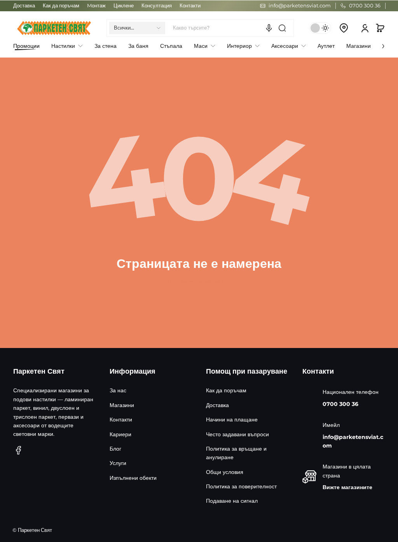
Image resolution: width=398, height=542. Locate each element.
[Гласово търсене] (269, 28)
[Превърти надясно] (378, 44)
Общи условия (224, 472)
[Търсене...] (282, 28)
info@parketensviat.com (353, 441)
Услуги (118, 463)
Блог (115, 448)
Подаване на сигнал (232, 500)
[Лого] (54, 28)
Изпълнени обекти (133, 477)
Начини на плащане (232, 419)
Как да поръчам (61, 6)
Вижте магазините (347, 487)
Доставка (24, 6)
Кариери (120, 434)
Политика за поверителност (241, 486)
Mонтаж (96, 6)
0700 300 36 (340, 403)
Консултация (156, 6)
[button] (137, 28)
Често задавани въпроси (237, 434)
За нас (118, 390)
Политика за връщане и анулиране (236, 453)
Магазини (122, 405)
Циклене (123, 6)
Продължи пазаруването (199, 281)
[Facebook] (18, 450)
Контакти (190, 6)
